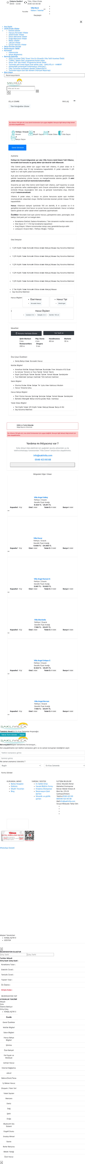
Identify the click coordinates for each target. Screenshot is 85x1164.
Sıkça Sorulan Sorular (12, 47)
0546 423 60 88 (43, 459)
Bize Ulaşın (8, 72)
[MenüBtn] (37, 91)
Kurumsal (8, 51)
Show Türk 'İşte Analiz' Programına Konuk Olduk (27, 62)
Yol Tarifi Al (58, 333)
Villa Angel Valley (41, 497)
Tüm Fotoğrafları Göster (20, 106)
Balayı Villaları (14, 40)
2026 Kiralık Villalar (11, 29)
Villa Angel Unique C (42, 660)
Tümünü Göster (14, 31)
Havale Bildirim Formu (44, 786)
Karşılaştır (37, 15)
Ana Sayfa (8, 27)
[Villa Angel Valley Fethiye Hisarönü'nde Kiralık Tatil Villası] (42, 485)
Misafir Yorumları (17, 789)
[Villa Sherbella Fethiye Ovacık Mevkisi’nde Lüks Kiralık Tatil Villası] (42, 608)
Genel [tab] (18, 148)
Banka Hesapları (17, 784)
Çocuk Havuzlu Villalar (17, 45)
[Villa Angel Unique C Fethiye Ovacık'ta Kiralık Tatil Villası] (42, 648)
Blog (12, 791)
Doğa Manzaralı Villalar (18, 39)
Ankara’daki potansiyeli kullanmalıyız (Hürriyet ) (27, 66)
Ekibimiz (14, 786)
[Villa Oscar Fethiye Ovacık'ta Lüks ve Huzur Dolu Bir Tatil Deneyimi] (42, 526)
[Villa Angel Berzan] (42, 689)
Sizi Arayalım (42, 465)
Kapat (22, 735)
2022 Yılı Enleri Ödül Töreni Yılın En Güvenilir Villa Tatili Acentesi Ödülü (36, 58)
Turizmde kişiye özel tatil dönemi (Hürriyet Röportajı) (30, 70)
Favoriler (25, 11)
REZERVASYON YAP (9, 996)
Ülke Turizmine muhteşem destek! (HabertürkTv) (28, 68)
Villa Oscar (38, 538)
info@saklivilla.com (42, 455)
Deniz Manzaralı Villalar (18, 37)
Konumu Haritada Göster (27, 333)
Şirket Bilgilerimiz (15, 54)
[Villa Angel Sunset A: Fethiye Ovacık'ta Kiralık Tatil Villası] (42, 567)
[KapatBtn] (81, 22)
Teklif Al (12, 12)
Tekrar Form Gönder (9, 735)
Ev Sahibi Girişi (42, 784)
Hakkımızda (13, 52)
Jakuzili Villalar (14, 43)
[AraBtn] (8, 92)
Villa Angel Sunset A (42, 579)
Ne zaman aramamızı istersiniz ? (12, 761)
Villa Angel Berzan (41, 701)
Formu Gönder (7, 773)
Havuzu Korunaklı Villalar (18, 33)
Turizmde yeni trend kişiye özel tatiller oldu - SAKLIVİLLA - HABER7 (35, 64)
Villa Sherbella (40, 620)
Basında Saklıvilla (11, 57)
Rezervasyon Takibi (11, 49)
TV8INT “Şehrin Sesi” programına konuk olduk (27, 60)
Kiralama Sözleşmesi (44, 789)
